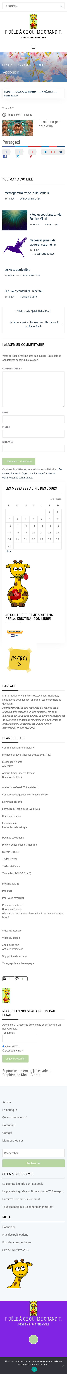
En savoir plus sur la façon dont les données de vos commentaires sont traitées (32, 473)
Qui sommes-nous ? (14, 1117)
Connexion (9, 1227)
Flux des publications (15, 1234)
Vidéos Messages (12, 930)
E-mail (6, 427)
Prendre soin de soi (12, 905)
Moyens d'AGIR (10, 883)
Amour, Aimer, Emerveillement (18, 773)
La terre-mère (9, 823)
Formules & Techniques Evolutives (21, 808)
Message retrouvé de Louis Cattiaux (27, 193)
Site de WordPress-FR (15, 1250)
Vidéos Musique (11, 937)
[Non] (63, 1365)
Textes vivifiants (11, 866)
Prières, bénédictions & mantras (19, 844)
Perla (9, 65)
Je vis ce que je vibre (17, 270)
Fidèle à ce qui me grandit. (33, 32)
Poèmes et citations (13, 837)
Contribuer (8, 1125)
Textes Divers (9, 859)
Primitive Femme (13, 1199)
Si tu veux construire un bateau (24, 291)
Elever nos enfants (12, 801)
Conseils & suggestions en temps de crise (25, 794)
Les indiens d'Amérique (14, 827)
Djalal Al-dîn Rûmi (12, 777)
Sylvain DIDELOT (11, 851)
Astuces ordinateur (12, 949)
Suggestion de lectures (14, 956)
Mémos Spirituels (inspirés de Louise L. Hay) (26, 754)
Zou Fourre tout (10, 944)
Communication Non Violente (18, 747)
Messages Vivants (12, 761)
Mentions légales (13, 1140)
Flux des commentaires (16, 1242)
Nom (5, 412)
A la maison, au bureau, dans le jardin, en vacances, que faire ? (32, 915)
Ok (34, 1369)
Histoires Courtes (11, 816)
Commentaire (12, 368)
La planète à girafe (13, 1183)
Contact (7, 1132)
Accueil (6, 1102)
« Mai (8, 551)
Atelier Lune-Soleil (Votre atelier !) (20, 787)
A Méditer (42, 65)
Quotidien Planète (12, 909)
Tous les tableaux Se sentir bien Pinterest (27, 1206)
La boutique (9, 1110)
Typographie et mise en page (18, 963)
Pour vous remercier (13, 897)
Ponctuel (7, 890)
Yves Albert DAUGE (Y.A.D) (16, 873)
